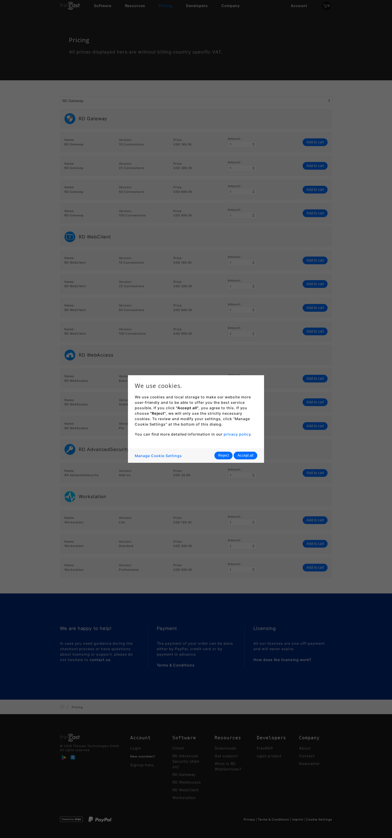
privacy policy (237, 434)
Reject (223, 455)
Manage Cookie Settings (158, 455)
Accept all (245, 455)
